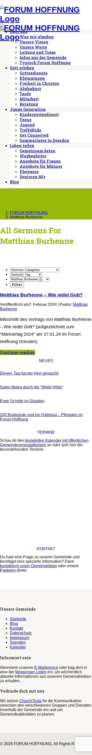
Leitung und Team (38, 52)
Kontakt (16, 628)
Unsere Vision (34, 41)
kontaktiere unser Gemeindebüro (28, 566)
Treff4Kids (30, 130)
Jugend (27, 124)
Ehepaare (29, 171)
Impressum (19, 638)
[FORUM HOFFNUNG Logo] (46, 18)
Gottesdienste (34, 73)
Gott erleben (22, 67)
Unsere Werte (33, 47)
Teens (25, 119)
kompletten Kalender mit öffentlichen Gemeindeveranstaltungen (44, 442)
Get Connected (34, 135)
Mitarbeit (29, 98)
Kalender (18, 647)
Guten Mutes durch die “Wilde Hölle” (31, 387)
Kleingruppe (32, 78)
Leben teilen (22, 145)
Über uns (18, 31)
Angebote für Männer (41, 166)
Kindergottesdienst (39, 114)
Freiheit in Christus (39, 83)
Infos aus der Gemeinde (43, 57)
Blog (14, 181)
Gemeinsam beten (37, 150)
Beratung (29, 104)
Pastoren (8, 570)
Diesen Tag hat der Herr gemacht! (29, 373)
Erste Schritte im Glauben (22, 401)
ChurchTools (30, 701)
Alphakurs (30, 88)
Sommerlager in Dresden (44, 140)
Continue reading (17, 352)
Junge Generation (28, 109)
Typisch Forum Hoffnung (45, 62)
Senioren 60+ (33, 176)
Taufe (25, 93)
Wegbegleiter (33, 155)
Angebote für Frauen (40, 161)
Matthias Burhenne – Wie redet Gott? (41, 294)
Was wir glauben (37, 36)
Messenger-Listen (30, 672)
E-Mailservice (46, 667)
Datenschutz (21, 633)
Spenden (18, 642)
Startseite (18, 619)
